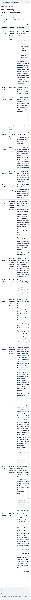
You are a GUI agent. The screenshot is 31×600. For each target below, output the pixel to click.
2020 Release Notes (11, 6)
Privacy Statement (5, 593)
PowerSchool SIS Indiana (12, 2)
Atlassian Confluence (12, 598)
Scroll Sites (4, 598)
